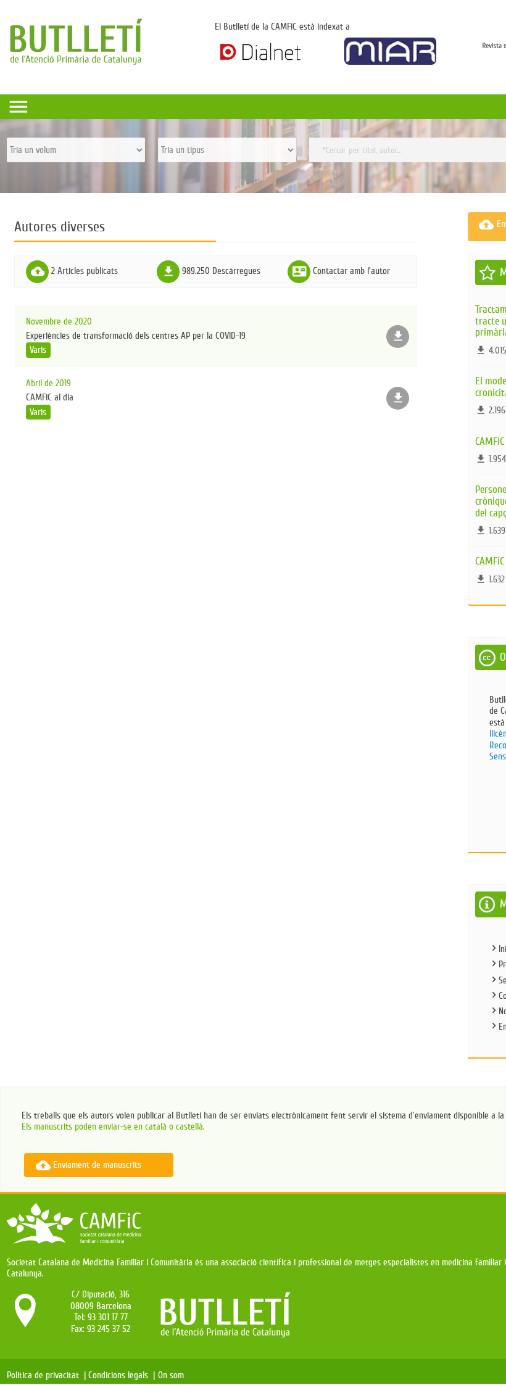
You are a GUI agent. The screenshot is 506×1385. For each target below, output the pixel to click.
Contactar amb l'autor (351, 270)
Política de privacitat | (46, 1375)
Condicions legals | (121, 1375)
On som (173, 1375)
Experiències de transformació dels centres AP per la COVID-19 (136, 335)
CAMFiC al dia (49, 397)
